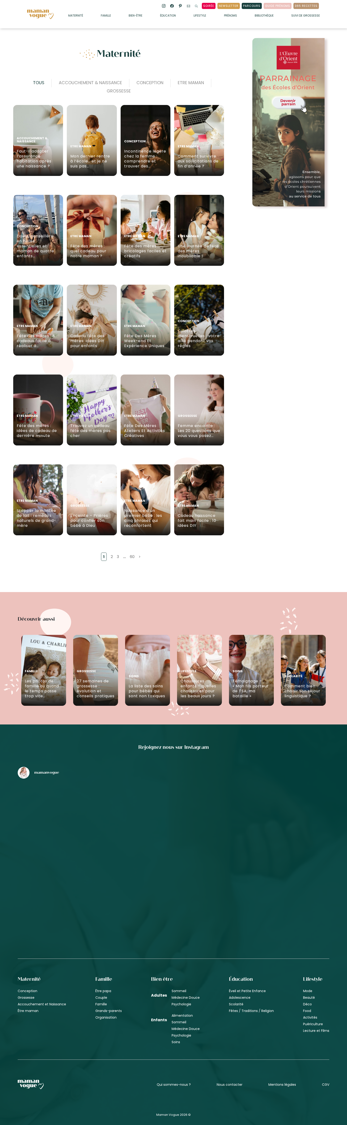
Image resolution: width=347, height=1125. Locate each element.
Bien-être (135, 15)
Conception (149, 83)
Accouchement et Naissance (42, 1004)
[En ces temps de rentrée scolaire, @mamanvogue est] (69, 888)
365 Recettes (306, 6)
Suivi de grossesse (305, 15)
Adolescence (239, 997)
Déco (307, 1004)
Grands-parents (108, 1010)
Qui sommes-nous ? (174, 1084)
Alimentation (182, 1015)
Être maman (28, 1010)
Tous (38, 83)
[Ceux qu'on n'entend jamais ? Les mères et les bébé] (173, 888)
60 (132, 556)
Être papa (103, 991)
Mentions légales (282, 1084)
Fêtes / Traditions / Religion (251, 1010)
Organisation (106, 1017)
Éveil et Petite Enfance (247, 991)
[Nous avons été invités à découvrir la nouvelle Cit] (69, 807)
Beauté (309, 997)
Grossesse (119, 91)
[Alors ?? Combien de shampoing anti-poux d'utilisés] (173, 807)
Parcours (251, 6)
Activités (310, 1017)
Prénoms (230, 15)
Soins (176, 1042)
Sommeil (179, 991)
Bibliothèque (264, 15)
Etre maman (191, 83)
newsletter (228, 6)
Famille (106, 15)
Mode (307, 991)
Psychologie (181, 1004)
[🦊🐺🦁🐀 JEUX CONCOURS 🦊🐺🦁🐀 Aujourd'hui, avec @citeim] (278, 888)
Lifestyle (200, 15)
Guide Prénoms (277, 6)
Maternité (75, 15)
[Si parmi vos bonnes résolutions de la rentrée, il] (278, 807)
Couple (101, 997)
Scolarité (236, 1004)
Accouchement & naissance (90, 83)
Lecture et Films (316, 1030)
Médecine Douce (186, 997)
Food (307, 1010)
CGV (325, 1084)
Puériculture (313, 1024)
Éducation (168, 15)
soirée (208, 6)
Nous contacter (229, 1084)
